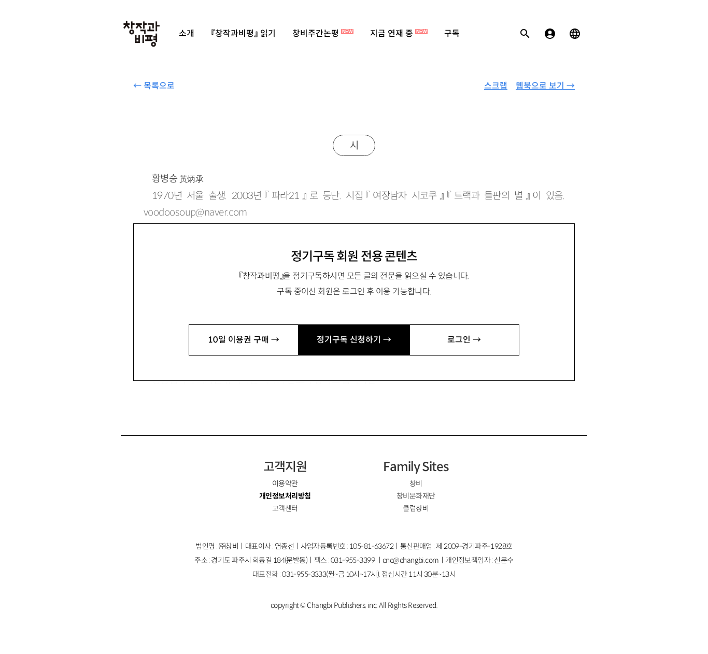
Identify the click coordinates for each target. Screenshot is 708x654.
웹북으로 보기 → (545, 85)
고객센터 (285, 508)
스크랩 (495, 85)
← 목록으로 (154, 85)
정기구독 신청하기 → (354, 339)
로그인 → (464, 339)
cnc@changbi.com (411, 560)
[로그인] (549, 33)
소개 (186, 33)
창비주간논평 (322, 33)
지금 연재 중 (398, 33)
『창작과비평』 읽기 (243, 33)
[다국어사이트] (574, 33)
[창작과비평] (141, 34)
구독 (452, 33)
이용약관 (285, 483)
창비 (415, 483)
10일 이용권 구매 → (243, 339)
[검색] (525, 33)
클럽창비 (416, 508)
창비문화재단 (416, 496)
